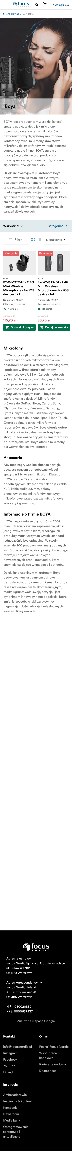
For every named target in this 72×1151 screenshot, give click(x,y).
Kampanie (10, 1108)
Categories (55, 226)
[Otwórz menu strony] (8, 5)
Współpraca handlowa (48, 1055)
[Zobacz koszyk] (44, 5)
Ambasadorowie (15, 1095)
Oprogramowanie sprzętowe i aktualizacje (15, 1132)
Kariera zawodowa (52, 1064)
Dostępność (47, 1071)
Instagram (10, 1053)
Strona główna (11, 13)
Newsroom (11, 1114)
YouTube (9, 1066)
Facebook (10, 1060)
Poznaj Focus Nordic (54, 1047)
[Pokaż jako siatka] (33, 239)
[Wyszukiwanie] (36, 5)
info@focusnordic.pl (17, 1047)
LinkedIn (9, 1072)
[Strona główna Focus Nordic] (21, 5)
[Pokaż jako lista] (39, 239)
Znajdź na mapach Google (36, 1021)
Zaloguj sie (62, 5)
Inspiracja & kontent (17, 1101)
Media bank (11, 1121)
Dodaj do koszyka (22, 327)
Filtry (18, 240)
